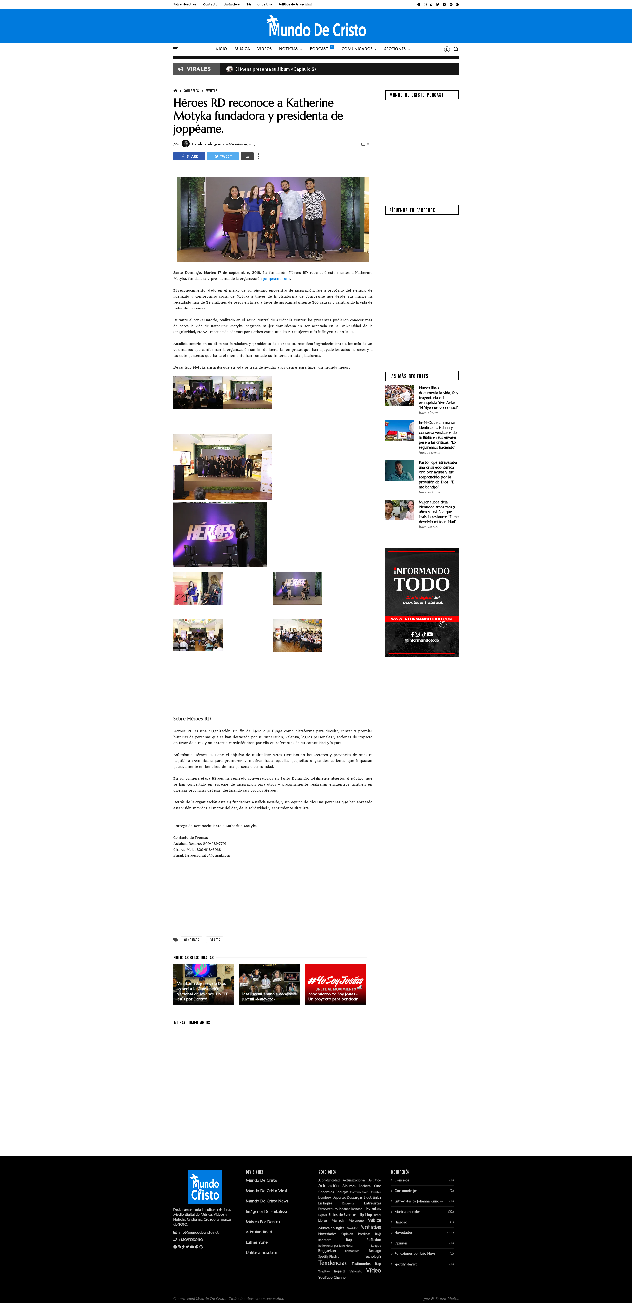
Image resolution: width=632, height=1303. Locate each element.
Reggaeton (327, 1251)
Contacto (210, 4)
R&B (378, 1234)
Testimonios (361, 1264)
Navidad (352, 1228)
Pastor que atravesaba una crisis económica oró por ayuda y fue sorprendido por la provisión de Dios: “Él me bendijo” (438, 474)
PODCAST (319, 48)
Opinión (347, 1234)
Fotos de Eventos (342, 1215)
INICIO (220, 48)
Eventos (211, 91)
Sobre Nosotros (184, 4)
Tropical (339, 1271)
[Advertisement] (273, 899)
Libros (323, 1220)
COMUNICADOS (357, 48)
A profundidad (329, 1180)
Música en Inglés (331, 1228)
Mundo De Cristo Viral (266, 1190)
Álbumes (349, 1186)
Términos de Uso (259, 4)
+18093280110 (190, 1239)
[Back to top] (620, 1291)
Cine (377, 1186)
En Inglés (325, 1203)
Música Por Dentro (263, 1221)
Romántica (352, 1251)
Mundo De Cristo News (267, 1200)
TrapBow (324, 1271)
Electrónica (372, 1197)
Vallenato (356, 1271)
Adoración (328, 1185)
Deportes (339, 1198)
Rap (349, 1240)
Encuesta (348, 1203)
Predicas (364, 1234)
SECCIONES (395, 48)
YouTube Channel (332, 1277)
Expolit (322, 1215)
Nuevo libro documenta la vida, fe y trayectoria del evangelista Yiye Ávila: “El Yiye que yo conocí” (438, 397)
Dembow (324, 1198)
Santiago (375, 1251)
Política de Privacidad (295, 4)
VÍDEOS (264, 48)
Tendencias (332, 1263)
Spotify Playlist (328, 1257)
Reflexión (374, 1240)
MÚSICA (242, 48)
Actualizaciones (354, 1180)
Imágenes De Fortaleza (266, 1211)
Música (374, 1220)
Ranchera (324, 1240)
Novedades (327, 1234)
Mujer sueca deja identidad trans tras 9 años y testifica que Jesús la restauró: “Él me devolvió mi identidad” (439, 512)
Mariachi (338, 1221)
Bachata (365, 1186)
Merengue (356, 1221)
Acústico (375, 1180)
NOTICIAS (288, 48)
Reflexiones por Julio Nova (335, 1245)
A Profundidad (259, 1231)
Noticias (370, 1227)
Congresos (191, 91)
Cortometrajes (359, 1192)
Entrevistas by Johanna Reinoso (340, 1209)
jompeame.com (276, 279)
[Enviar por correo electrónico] (247, 156)
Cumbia (376, 1192)
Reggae (376, 1245)
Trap (378, 1264)
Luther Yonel (257, 1242)
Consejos (342, 1192)
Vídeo (373, 1270)
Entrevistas (372, 1203)
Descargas (355, 1197)
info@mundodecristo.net (198, 1232)
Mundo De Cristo (261, 1180)
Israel (377, 1215)
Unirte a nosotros (261, 1252)
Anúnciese (232, 4)
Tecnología (372, 1256)
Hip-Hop (365, 1215)
